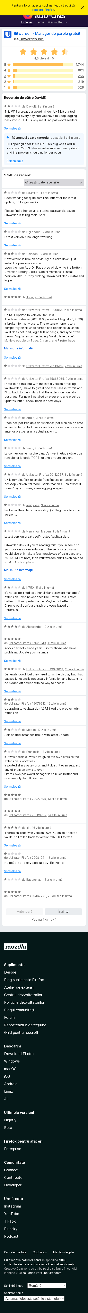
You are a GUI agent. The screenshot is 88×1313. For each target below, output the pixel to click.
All (6, 1099)
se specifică (50, 1260)
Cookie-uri (40, 1252)
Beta (8, 1127)
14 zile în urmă (57, 815)
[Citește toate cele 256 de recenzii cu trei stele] (43, 76)
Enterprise (12, 1149)
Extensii (27, 22)
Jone (29, 297)
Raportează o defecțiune (25, 1025)
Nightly (10, 1120)
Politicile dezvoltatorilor (24, 1002)
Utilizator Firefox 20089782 (27, 815)
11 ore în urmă (48, 192)
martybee (32, 505)
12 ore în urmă (50, 232)
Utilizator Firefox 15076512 (27, 703)
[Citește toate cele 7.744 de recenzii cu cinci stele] (43, 64)
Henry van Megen (38, 531)
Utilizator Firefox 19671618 (44, 669)
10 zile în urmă (52, 626)
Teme (40, 22)
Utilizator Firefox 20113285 (44, 366)
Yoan (29, 448)
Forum (9, 1017)
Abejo (30, 417)
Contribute (13, 1177)
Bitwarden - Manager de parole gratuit (47, 33)
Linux (8, 1091)
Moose (31, 729)
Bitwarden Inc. (31, 39)
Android (11, 1084)
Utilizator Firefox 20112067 (44, 474)
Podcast (11, 1236)
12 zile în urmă (56, 703)
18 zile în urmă (56, 857)
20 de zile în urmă (60, 896)
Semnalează (12, 128)
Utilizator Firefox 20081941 (27, 857)
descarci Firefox (43, 9)
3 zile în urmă (45, 417)
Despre (10, 972)
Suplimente (14, 965)
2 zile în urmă (43, 297)
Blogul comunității (19, 1010)
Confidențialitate (15, 1252)
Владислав (34, 879)
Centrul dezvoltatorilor (23, 995)
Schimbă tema (13, 1293)
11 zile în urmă (56, 643)
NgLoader (33, 232)
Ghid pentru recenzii (21, 1032)
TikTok (10, 1221)
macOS (10, 1069)
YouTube (11, 1214)
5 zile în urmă (45, 587)
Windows (12, 1061)
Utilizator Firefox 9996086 (44, 310)
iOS (7, 1076)
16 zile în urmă (41, 827)
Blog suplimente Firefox (24, 980)
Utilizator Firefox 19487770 (27, 896)
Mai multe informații (18, 348)
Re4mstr (31, 192)
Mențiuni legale (63, 1252)
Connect (11, 1170)
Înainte (63, 911)
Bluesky (10, 1229)
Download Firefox (19, 1054)
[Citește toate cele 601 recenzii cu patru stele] (43, 70)
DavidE (31, 106)
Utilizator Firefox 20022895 (27, 798)
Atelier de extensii (19, 987)
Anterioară (24, 911)
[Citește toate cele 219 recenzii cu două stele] (43, 81)
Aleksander (34, 626)
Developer (12, 1185)
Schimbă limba (13, 1285)
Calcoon (32, 254)
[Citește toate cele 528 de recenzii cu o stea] (43, 87)
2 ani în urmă (45, 106)
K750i (30, 587)
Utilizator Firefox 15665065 (45, 378)
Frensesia (32, 751)
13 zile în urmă (50, 751)
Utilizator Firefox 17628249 (27, 643)
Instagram (12, 1206)
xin (28, 827)
